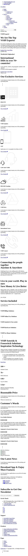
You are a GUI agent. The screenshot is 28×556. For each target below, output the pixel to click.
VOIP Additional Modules (9, 531)
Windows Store (8, 483)
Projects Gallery (10, 23)
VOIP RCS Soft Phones (8, 530)
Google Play (7, 480)
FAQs (7, 24)
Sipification (3, 548)
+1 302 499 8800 (7, 3)
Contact (5, 27)
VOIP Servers (9, 11)
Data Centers (9, 18)
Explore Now (4, 50)
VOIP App (8, 13)
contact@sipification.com (9, 1)
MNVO (5, 532)
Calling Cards (6, 534)
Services (8, 19)
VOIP (4, 10)
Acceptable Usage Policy (9, 518)
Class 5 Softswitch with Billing (10, 529)
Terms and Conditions (8, 519)
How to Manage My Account (10, 523)
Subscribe (17, 495)
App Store (6, 482)
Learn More (9, 50)
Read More (3, 362)
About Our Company (8, 520)
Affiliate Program (13, 22)
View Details (4, 108)
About (7, 15)
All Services (12, 20)
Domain (8, 17)
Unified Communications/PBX (10, 535)
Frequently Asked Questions (9, 522)
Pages (4, 14)
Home (4, 9)
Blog (4, 26)
